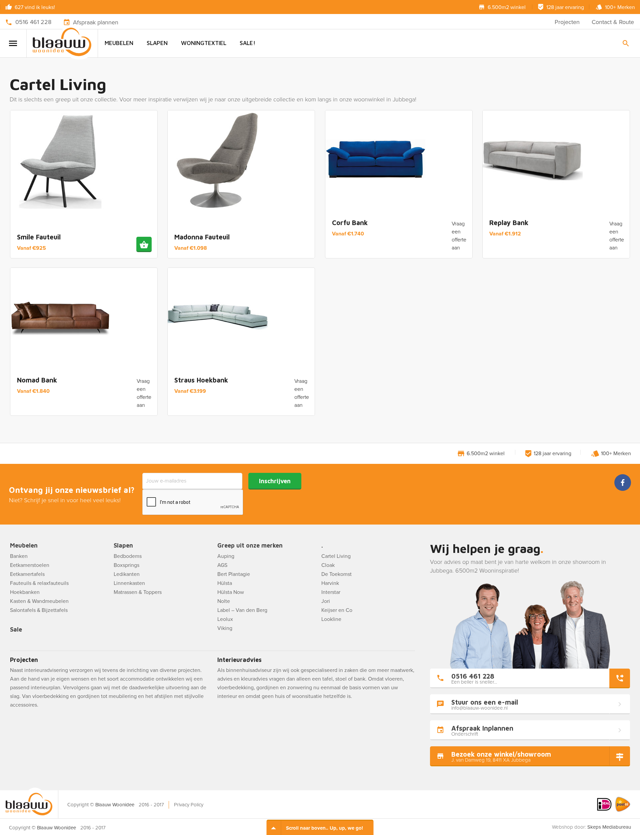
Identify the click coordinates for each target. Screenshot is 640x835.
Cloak (328, 565)
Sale (16, 630)
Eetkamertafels (27, 574)
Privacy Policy (188, 805)
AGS (222, 565)
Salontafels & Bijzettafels (39, 610)
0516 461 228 (33, 22)
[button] (144, 244)
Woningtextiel (203, 43)
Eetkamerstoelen (29, 565)
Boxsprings (126, 565)
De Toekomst (336, 574)
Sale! (247, 43)
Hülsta (224, 583)
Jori (325, 601)
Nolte (223, 601)
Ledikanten (127, 574)
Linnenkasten (129, 583)
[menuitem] (119, 43)
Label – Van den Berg (242, 610)
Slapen (157, 43)
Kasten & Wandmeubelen (39, 601)
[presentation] (193, 503)
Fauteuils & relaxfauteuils (39, 583)
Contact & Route (613, 22)
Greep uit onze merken (250, 546)
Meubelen (119, 43)
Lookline (331, 619)
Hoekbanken (25, 592)
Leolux (225, 619)
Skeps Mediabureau (609, 827)
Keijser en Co (336, 610)
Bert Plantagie (233, 574)
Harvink (330, 583)
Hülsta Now (230, 592)
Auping (225, 556)
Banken (19, 556)
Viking (224, 628)
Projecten (567, 22)
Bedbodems (128, 556)
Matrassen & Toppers (138, 592)
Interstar (330, 592)
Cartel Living (336, 556)
